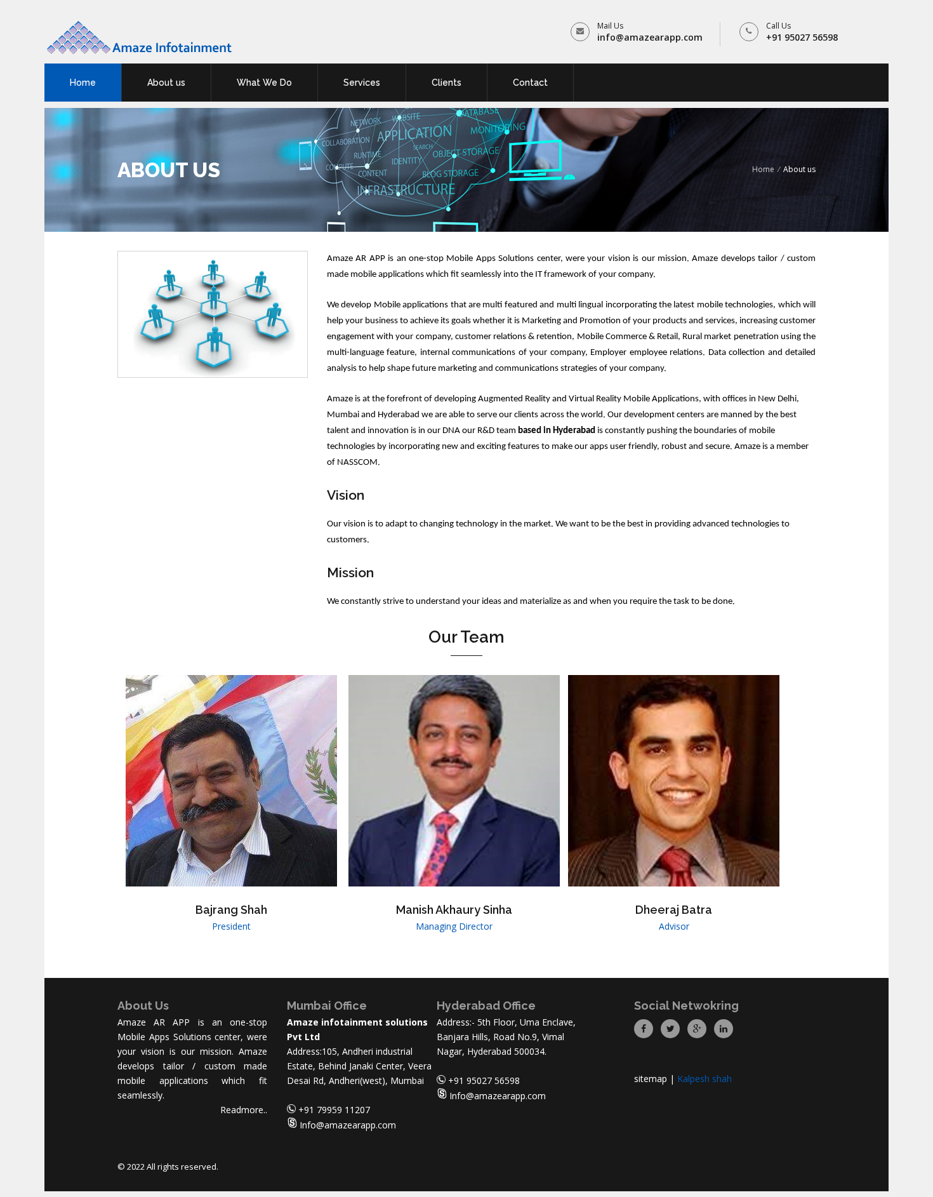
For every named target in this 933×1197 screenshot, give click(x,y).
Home (83, 82)
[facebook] (643, 1028)
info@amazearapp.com (650, 37)
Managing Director (454, 926)
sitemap (650, 1079)
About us (166, 82)
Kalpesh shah (704, 1079)
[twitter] (670, 1028)
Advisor (674, 926)
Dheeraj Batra (673, 909)
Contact (530, 82)
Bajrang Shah (231, 909)
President (231, 926)
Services (361, 82)
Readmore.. (243, 1110)
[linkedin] (723, 1028)
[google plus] (696, 1028)
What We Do (264, 82)
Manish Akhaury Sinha (454, 909)
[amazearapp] (139, 38)
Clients (446, 82)
